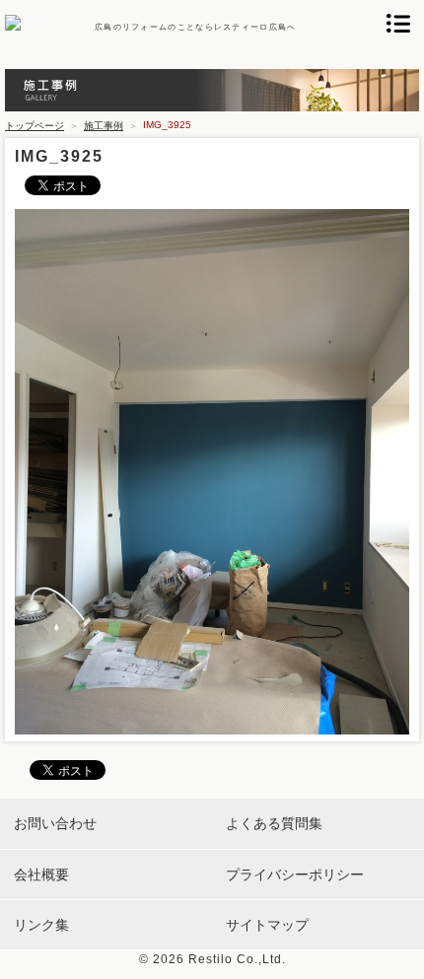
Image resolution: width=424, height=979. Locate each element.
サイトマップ (267, 925)
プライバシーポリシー (295, 874)
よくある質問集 (274, 823)
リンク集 (41, 925)
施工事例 (103, 125)
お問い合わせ (55, 823)
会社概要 (41, 874)
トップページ (34, 125)
